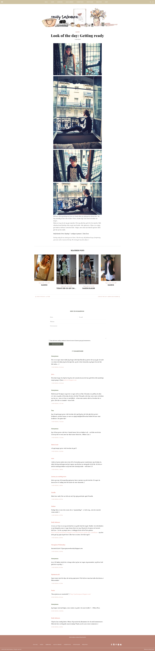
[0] (153, 2)
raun (52, 458)
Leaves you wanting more (58, 476)
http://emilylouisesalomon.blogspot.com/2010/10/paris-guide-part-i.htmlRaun (74, 532)
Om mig (35, 644)
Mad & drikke (69, 2)
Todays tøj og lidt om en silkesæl (66, 288)
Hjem (46, 2)
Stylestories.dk (55, 574)
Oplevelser (90, 2)
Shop (106, 2)
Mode (52, 2)
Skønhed (60, 2)
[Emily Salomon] (77, 15)
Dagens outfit (41, 283)
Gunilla (53, 492)
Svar (104, 354)
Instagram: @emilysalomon (77, 637)
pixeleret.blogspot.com (69, 380)
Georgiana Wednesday (58, 545)
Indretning (80, 2)
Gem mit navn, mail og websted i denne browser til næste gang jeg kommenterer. (70, 340)
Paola (53, 590)
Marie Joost (54, 445)
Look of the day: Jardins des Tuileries (108, 296)
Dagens (44, 285)
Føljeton (99, 2)
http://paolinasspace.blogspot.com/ (80, 594)
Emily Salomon (55, 522)
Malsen (53, 506)
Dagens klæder (88, 288)
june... (53, 374)
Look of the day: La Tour (43, 296)
